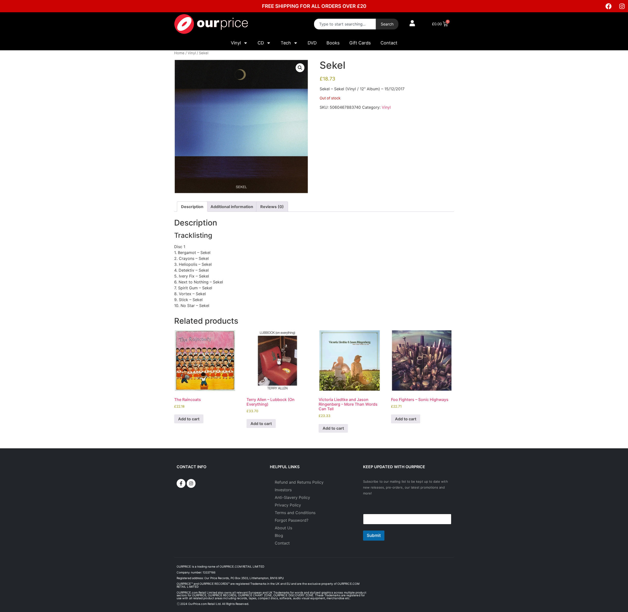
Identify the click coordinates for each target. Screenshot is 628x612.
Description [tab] (192, 206)
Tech (286, 42)
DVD (312, 42)
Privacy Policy (288, 505)
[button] (300, 67)
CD (261, 42)
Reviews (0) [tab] (272, 206)
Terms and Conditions (295, 512)
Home (179, 53)
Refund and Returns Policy (299, 482)
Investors (283, 489)
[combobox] (345, 24)
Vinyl (236, 42)
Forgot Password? (291, 520)
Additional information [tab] (231, 206)
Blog (279, 535)
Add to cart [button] (188, 418)
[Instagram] (622, 6)
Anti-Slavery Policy (292, 497)
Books (333, 42)
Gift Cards (360, 42)
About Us (283, 527)
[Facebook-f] (181, 483)
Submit (374, 535)
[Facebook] (608, 6)
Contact (388, 42)
